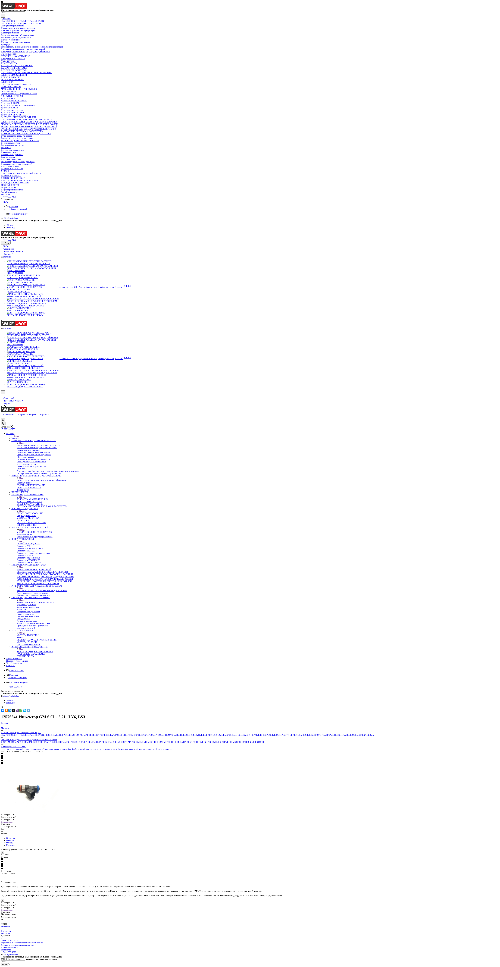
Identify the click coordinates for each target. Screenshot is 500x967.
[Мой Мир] (9, 710)
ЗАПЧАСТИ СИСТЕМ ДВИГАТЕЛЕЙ (34, 569)
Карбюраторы (77, 749)
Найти (4, 965)
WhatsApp (10, 227)
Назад (16, 436)
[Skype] (24, 710)
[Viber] (17, 710)
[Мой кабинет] (2, 395)
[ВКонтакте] (2, 710)
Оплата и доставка (9, 940)
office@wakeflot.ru (11, 218)
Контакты (5, 933)
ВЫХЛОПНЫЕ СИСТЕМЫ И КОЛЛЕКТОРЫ (243, 742)
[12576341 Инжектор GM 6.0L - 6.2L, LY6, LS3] (30, 812)
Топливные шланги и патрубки (57, 749)
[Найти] (3, 16)
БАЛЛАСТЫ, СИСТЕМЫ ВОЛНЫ (32, 499)
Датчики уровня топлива (32, 749)
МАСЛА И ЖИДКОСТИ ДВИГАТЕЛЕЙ (35, 532)
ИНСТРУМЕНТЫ (102, 735)
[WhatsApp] (20, 710)
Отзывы (9, 843)
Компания (5, 926)
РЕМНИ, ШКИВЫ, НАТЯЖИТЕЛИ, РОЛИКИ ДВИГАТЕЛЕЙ (193, 742)
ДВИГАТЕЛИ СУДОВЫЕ (28, 544)
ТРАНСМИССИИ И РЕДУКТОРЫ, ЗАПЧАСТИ (38, 445)
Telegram (10, 225)
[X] (13, 710)
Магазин (15, 438)
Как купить (11, 845)
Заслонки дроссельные (11, 749)
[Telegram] (28, 710)
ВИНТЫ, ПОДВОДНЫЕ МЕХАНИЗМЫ (35, 651)
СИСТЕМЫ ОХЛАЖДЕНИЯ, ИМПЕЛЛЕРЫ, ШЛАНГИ (26, 742)
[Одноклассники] (6, 710)
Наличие (10, 840)
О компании (6, 931)
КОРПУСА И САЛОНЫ (28, 635)
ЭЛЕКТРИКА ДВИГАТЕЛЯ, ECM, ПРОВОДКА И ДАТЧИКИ (80, 742)
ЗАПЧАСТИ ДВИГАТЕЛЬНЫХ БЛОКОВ (35, 602)
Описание (10, 838)
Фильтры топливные (146, 749)
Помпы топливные (163, 749)
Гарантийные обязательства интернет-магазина (22, 943)
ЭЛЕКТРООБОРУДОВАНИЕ (30, 513)
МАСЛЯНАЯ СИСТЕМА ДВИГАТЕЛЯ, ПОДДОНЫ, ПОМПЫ (136, 742)
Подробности (7, 822)
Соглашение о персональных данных (17, 945)
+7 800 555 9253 (9, 197)
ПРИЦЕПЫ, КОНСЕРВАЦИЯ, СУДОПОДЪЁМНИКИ (41, 480)
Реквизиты (6, 950)
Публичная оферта (9, 947)
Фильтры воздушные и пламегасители (101, 749)
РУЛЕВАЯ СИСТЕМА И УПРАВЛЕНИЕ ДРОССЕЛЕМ (42, 590)
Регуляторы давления (127, 749)
